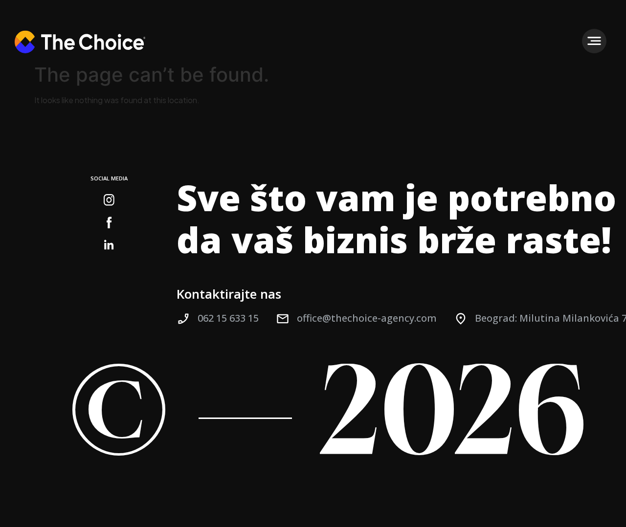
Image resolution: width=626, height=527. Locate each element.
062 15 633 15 (228, 318)
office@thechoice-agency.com (367, 318)
